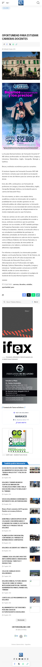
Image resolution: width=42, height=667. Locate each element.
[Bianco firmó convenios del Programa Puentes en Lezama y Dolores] (35, 511)
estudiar (29, 284)
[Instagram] (25, 659)
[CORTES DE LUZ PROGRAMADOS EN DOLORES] (35, 600)
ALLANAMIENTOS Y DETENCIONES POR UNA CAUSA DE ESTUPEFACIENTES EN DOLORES (14, 610)
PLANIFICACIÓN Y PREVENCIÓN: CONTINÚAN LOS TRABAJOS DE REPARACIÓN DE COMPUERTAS (13, 538)
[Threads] (27, 659)
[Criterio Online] (21, 3)
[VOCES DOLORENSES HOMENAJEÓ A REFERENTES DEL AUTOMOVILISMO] (35, 501)
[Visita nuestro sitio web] (21, 636)
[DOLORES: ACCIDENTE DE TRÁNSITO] (35, 550)
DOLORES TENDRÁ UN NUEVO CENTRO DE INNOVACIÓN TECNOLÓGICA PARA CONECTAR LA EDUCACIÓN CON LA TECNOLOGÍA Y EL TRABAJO (14, 486)
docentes (22, 284)
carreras (16, 284)
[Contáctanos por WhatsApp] (16, 636)
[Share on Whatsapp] (13, 44)
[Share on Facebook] (7, 44)
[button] (4, 3)
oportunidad (6, 287)
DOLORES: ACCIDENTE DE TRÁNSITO (14, 547)
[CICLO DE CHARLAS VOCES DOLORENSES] (35, 573)
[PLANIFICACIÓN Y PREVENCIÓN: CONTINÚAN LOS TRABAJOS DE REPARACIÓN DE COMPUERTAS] (35, 537)
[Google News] (22, 659)
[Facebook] (14, 659)
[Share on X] (10, 44)
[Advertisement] (21, 21)
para (12, 287)
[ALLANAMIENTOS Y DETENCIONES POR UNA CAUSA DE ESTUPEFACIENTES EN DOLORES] (35, 609)
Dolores (6, 8)
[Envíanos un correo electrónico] (25, 636)
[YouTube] (19, 659)
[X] (16, 659)
